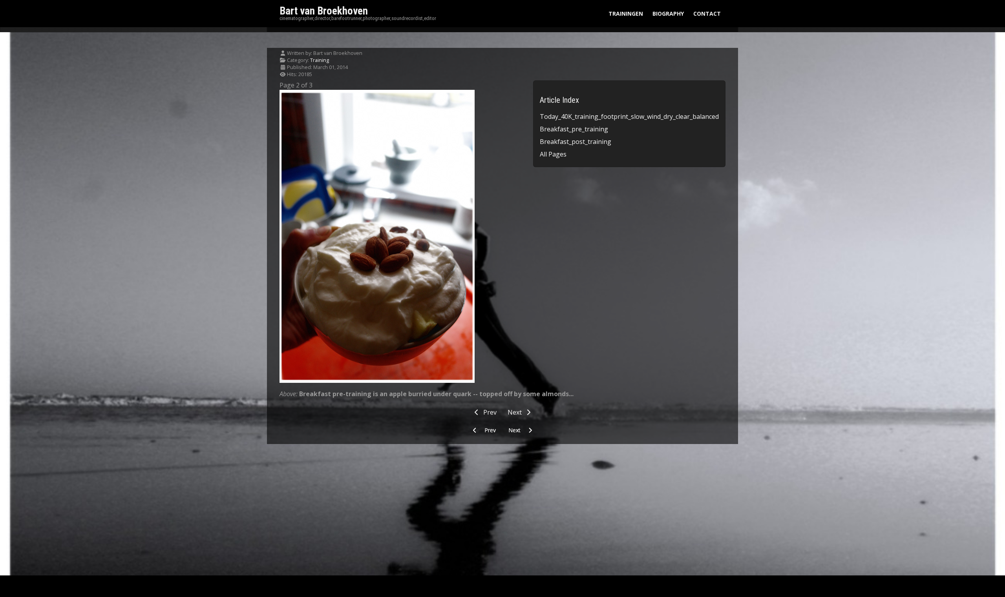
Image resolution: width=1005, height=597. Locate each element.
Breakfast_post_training (575, 141)
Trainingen (625, 13)
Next (515, 412)
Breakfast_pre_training (574, 129)
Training (319, 60)
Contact (707, 13)
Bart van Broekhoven (324, 11)
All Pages (553, 154)
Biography (668, 13)
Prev (489, 412)
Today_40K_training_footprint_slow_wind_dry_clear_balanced (629, 116)
